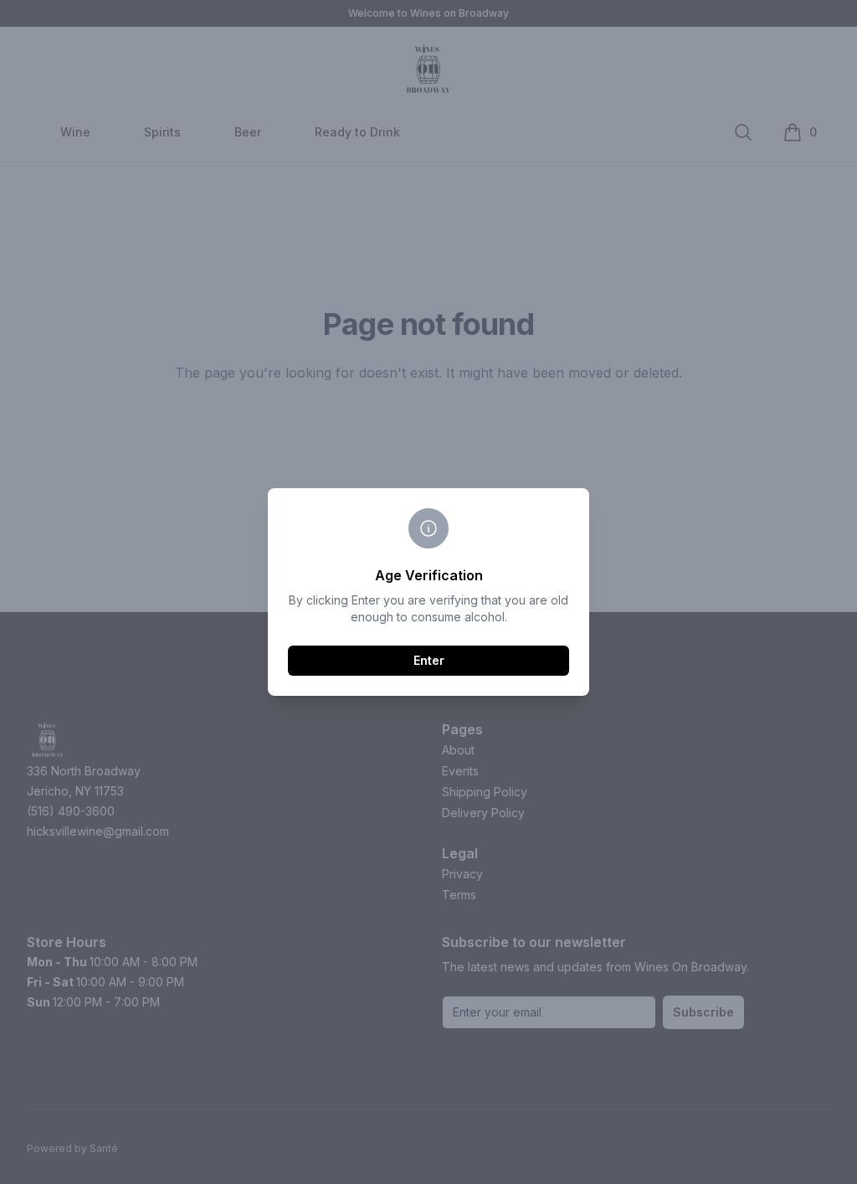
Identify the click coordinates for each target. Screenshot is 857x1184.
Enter (428, 660)
